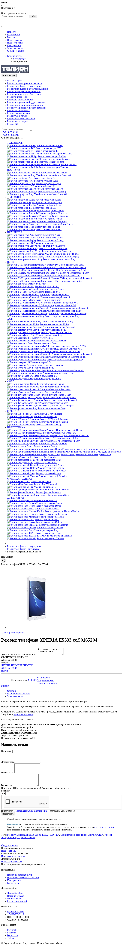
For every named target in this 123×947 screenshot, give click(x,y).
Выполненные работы (18, 693)
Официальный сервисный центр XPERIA (81, 834)
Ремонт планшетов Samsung (53, 248)
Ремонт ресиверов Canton (49, 503)
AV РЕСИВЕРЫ (15, 497)
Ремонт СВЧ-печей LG (45, 416)
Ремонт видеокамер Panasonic (55, 297)
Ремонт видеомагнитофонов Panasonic (69, 308)
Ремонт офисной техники (20, 99)
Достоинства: (8, 762)
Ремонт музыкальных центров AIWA (67, 346)
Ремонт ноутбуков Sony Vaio (53, 194)
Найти (4, 670)
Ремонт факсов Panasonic (48, 492)
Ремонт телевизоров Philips (52, 156)
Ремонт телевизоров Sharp (50, 161)
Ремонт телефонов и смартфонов (24, 86)
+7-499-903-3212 (15, 914)
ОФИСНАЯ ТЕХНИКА (19, 478)
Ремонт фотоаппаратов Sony (53, 403)
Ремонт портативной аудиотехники (25, 105)
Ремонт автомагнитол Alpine (54, 324)
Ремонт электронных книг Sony (59, 259)
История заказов (15, 896)
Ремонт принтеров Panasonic (54, 489)
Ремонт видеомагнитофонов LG (59, 305)
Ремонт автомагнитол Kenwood (59, 327)
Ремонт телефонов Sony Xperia (57, 224)
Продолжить (8, 814)
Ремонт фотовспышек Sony (52, 408)
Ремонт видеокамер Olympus (54, 294)
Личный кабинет (16, 893)
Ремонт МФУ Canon (41, 481)
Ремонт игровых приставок (21, 118)
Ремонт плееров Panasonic (50, 365)
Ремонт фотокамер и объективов (24, 94)
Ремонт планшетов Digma (50, 237)
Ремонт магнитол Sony (45, 343)
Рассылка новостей (17, 901)
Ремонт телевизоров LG (47, 151)
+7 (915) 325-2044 (10, 132)
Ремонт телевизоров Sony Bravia (59, 164)
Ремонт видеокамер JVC (47, 292)
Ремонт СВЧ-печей (17, 116)
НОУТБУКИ (13, 170)
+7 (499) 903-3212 (10, 135)
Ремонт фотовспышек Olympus (58, 405)
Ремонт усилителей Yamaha (52, 476)
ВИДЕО (11, 262)
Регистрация (19, 58)
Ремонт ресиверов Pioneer (50, 527)
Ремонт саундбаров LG (45, 376)
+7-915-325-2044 (15, 911)
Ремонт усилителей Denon (50, 465)
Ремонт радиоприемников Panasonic (65, 370)
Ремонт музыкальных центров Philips (67, 357)
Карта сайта (13, 883)
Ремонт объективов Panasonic (55, 389)
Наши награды (14, 40)
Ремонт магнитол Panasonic (52, 340)
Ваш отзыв (6, 785)
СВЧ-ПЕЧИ (13, 411)
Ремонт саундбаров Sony (48, 378)
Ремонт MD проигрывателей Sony (62, 441)
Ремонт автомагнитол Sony (52, 329)
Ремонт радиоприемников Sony (58, 373)
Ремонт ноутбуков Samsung (52, 191)
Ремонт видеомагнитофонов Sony (62, 316)
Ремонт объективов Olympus (54, 386)
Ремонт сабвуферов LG (46, 457)
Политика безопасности (19, 875)
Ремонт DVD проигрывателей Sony (65, 281)
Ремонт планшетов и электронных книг (27, 88)
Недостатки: (7, 772)
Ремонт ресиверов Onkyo (49, 522)
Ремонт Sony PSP (37, 283)
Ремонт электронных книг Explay (62, 256)
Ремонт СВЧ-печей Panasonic (55, 419)
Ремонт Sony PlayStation (47, 286)
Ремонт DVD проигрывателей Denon (67, 267)
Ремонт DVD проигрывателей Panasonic (72, 278)
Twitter (10, 938)
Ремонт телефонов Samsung (52, 221)
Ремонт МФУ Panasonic (46, 484)
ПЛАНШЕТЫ (14, 232)
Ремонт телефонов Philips (49, 218)
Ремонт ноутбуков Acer (46, 178)
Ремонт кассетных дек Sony (53, 443)
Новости (11, 32)
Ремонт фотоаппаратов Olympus (59, 397)
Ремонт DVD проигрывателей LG (62, 275)
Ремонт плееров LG (40, 362)
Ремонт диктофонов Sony (49, 335)
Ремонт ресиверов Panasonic (53, 525)
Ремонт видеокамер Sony (49, 300)
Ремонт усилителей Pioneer (52, 470)
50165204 (54, 834)
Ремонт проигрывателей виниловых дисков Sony (86, 454)
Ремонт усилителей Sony (48, 473)
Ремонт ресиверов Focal (47, 508)
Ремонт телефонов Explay (49, 205)
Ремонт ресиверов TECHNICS (57, 535)
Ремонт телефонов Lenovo (50, 210)
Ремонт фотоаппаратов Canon (56, 394)
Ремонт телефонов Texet (47, 226)
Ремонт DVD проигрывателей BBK (65, 264)
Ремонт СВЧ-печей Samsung (53, 422)
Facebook (11, 930)
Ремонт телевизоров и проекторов (24, 83)
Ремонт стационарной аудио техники (26, 102)
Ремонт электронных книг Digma (61, 254)
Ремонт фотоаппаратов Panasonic (61, 400)
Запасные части (15, 48)
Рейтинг (5, 790)
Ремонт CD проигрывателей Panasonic (69, 435)
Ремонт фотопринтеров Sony (54, 495)
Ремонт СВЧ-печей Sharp (49, 424)
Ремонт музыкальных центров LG (62, 351)
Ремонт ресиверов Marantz (50, 516)
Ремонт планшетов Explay (50, 240)
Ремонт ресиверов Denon (49, 506)
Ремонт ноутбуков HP (43, 186)
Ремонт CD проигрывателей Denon (64, 430)
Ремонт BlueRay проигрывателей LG (67, 270)
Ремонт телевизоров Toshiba (53, 167)
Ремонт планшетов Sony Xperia (58, 251)
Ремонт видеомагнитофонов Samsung (68, 313)
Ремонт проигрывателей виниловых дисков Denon (88, 449)
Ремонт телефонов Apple (48, 199)
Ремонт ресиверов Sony (46, 530)
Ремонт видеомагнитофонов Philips (64, 310)
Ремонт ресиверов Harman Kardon (62, 511)
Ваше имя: (6, 751)
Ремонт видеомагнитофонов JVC (61, 302)
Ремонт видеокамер (17, 97)
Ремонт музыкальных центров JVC (64, 348)
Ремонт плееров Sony (43, 367)
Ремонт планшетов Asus (47, 235)
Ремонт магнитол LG (43, 338)
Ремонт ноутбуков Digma (48, 183)
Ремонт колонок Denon (45, 446)
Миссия (11, 37)
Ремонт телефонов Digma (49, 202)
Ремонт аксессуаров (17, 121)
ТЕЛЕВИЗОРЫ (15, 143)
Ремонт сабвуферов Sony (48, 460)
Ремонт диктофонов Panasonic (56, 332)
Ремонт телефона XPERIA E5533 (24, 834)
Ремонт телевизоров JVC (49, 148)
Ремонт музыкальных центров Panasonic (72, 354)
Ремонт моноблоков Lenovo (53, 172)
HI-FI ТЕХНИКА (16, 427)
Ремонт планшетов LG (45, 243)
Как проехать (14, 45)
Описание (12, 691)
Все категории (14, 80)
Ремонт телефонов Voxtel (49, 229)
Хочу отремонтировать (13, 632)
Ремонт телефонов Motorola (52, 213)
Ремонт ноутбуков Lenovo (50, 189)
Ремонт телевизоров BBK (50, 145)
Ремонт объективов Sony (48, 392)
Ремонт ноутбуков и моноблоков (23, 91)
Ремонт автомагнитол (18, 110)
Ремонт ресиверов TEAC (49, 533)
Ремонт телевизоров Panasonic (56, 153)
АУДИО (11, 319)
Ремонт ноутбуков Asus (46, 180)
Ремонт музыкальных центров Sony (65, 359)
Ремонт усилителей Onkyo (50, 468)
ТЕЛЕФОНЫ (14, 197)
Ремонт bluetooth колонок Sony (57, 321)
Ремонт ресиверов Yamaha (50, 538)
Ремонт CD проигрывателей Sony (62, 438)
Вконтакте (12, 935)
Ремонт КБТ (13, 124)
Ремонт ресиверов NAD (47, 519)
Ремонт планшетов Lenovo (51, 245)
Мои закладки (14, 898)
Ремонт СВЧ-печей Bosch (49, 413)
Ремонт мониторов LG (45, 487)
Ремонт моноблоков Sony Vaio (56, 175)
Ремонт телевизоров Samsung (55, 159)
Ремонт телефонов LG (44, 208)
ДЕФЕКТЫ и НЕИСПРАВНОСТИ (19, 654)
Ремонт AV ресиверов (18, 113)
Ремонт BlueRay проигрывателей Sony (69, 273)
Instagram (11, 932)
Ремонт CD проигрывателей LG (59, 432)
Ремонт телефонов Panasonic (53, 216)
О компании (13, 34)
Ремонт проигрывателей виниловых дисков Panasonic (93, 451)
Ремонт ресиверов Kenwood (53, 514)
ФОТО (10, 381)
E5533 (45, 834)
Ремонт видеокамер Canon (50, 289)
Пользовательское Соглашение (23, 877)
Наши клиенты (15, 42)
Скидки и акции (15, 51)
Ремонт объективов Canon (50, 384)
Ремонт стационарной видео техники (26, 107)
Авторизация (20, 61)
